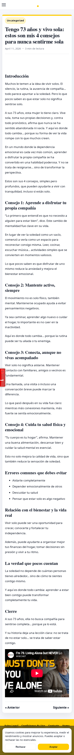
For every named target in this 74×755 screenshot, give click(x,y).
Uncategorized (15, 20)
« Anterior (12, 707)
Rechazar (20, 747)
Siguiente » (61, 707)
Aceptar (53, 747)
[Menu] (4, 5)
